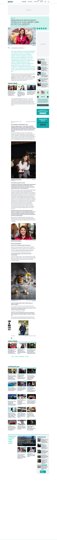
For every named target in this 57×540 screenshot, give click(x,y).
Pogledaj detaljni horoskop (43, 105)
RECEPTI (13, 356)
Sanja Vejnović (21, 356)
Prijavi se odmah (43, 124)
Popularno (30, 1)
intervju (10, 443)
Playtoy (42, 0)
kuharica (26, 356)
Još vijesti (42, 472)
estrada (10, 439)
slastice (16, 356)
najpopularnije (41, 437)
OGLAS (28, 10)
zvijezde (10, 441)
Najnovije (36, 1)
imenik (38, 0)
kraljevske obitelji (12, 436)
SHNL (42, 1)
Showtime (24, 1)
